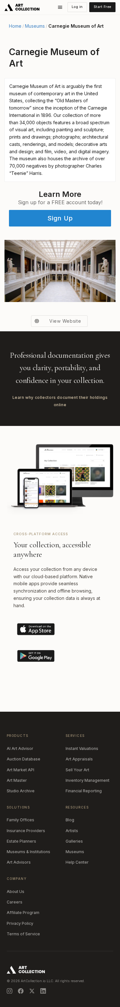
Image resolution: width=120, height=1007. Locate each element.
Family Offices (20, 819)
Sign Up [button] (60, 218)
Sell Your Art (77, 769)
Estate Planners (21, 841)
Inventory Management (87, 780)
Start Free (102, 7)
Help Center (77, 862)
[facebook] (21, 991)
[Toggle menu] (60, 7)
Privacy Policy (20, 923)
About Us (15, 891)
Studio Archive (21, 790)
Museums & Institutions (28, 851)
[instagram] (9, 991)
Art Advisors (19, 862)
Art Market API (20, 769)
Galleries (74, 841)
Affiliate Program (23, 912)
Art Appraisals (79, 759)
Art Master (17, 780)
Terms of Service (23, 933)
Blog (70, 819)
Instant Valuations (82, 748)
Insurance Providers (26, 830)
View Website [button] (65, 321)
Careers (14, 902)
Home (15, 26)
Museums (35, 26)
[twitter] (32, 991)
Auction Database (23, 759)
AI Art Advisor (20, 748)
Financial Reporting (84, 790)
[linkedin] (43, 991)
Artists (72, 830)
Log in (77, 7)
